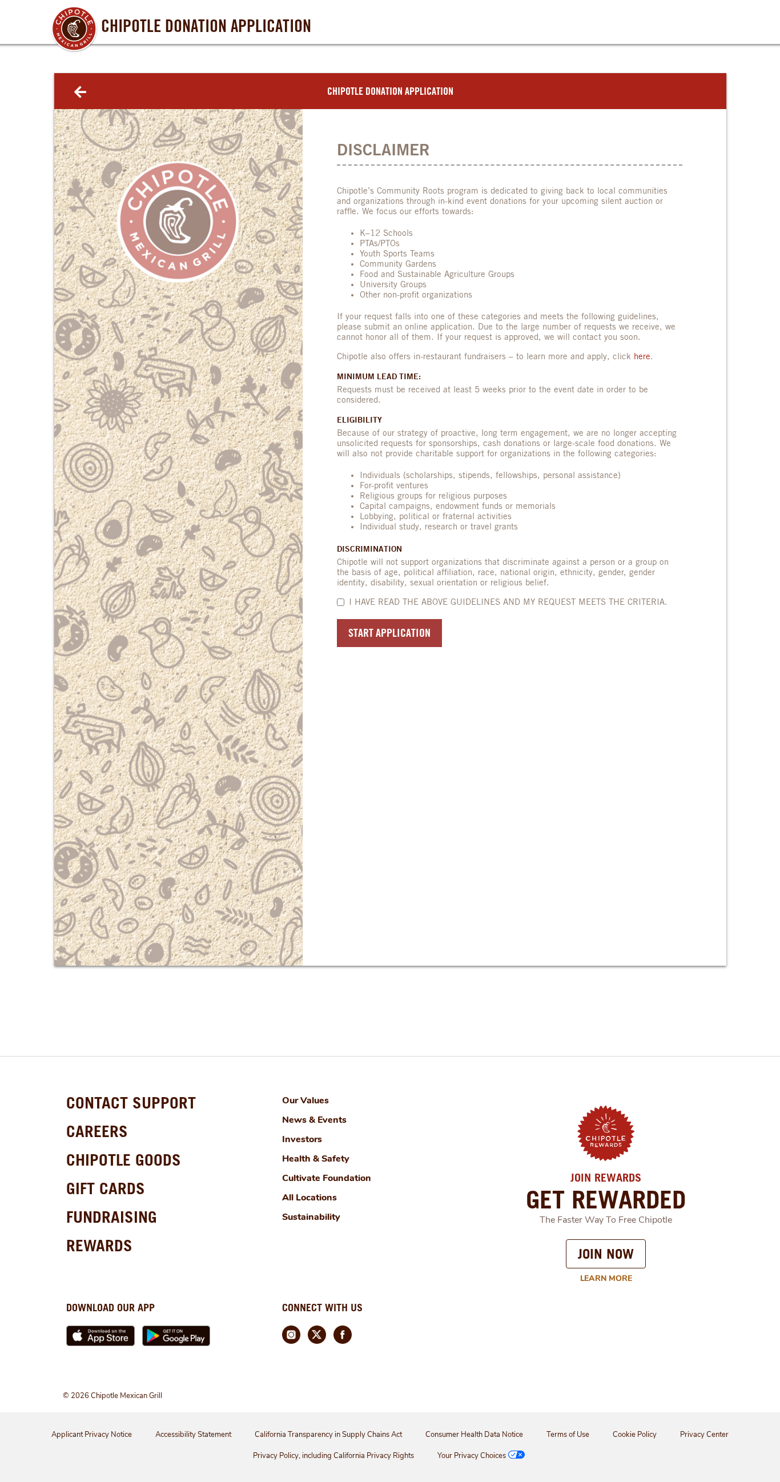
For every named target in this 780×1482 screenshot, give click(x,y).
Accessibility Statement (193, 1434)
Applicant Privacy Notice (91, 1434)
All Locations (309, 1197)
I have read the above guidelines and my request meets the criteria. (508, 602)
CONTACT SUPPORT (131, 1102)
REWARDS (99, 1245)
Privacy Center (704, 1434)
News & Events (314, 1120)
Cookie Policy (635, 1434)
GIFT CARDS (105, 1188)
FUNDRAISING (111, 1217)
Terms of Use (567, 1434)
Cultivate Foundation (326, 1178)
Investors (302, 1139)
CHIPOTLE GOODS (123, 1160)
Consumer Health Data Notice (474, 1434)
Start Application (389, 632)
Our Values (305, 1100)
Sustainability (311, 1217)
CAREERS (97, 1131)
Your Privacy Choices (471, 1456)
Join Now (606, 1253)
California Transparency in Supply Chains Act (328, 1434)
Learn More (606, 1278)
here (642, 356)
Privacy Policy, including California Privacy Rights (333, 1456)
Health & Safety (315, 1158)
